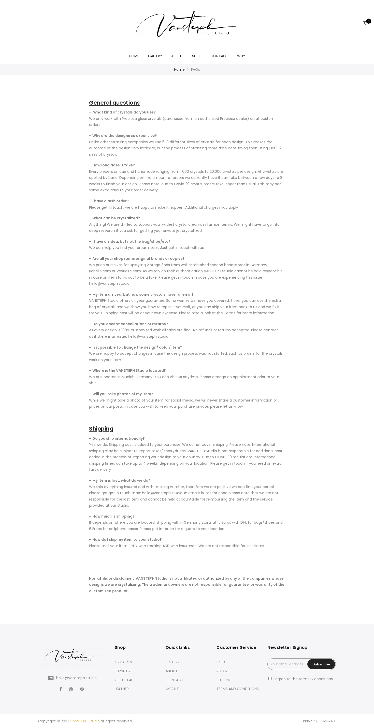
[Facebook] (61, 689)
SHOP (197, 56)
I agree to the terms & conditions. (304, 678)
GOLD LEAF (124, 679)
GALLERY (155, 56)
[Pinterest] (82, 689)
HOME (134, 56)
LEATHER (122, 688)
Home (179, 69)
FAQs (221, 662)
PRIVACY (310, 721)
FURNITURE (123, 671)
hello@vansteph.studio (76, 677)
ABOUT (177, 56)
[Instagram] (71, 689)
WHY (241, 56)
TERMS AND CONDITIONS (238, 688)
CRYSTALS (123, 662)
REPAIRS (223, 671)
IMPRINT (172, 688)
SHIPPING (224, 679)
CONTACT (219, 56)
